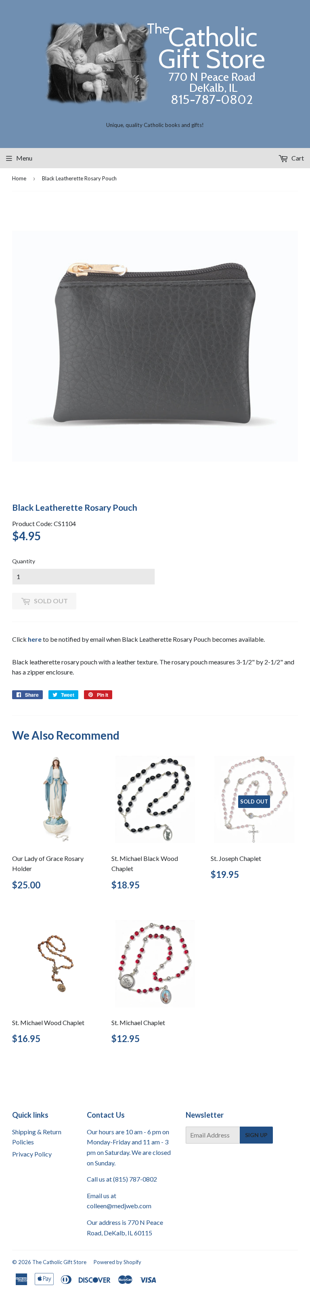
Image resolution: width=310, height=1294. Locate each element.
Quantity (23, 561)
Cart (297, 158)
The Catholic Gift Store (59, 1262)
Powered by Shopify (117, 1262)
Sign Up (256, 1134)
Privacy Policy (32, 1154)
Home (19, 178)
